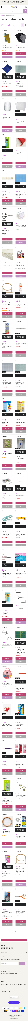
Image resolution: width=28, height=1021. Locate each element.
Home (2, 15)
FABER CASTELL (5, 535)
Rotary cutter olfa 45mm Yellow (20, 725)
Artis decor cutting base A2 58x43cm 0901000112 (20, 383)
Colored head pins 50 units (7, 496)
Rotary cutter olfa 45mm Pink (6, 874)
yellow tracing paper (7, 47)
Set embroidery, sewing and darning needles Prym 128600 (7, 913)
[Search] (25, 11)
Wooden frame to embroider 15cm (6, 832)
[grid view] (22, 25)
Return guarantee (18, 1015)
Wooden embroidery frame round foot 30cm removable (7, 304)
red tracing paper (20, 152)
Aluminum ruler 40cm (21, 343)
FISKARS (17, 915)
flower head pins (6, 683)
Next (16, 931)
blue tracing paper (6, 83)
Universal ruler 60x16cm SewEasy (20, 303)
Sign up (22, 963)
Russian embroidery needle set (20, 459)
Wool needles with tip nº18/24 (7, 454)
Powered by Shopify (14, 1018)
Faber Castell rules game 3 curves (6, 533)
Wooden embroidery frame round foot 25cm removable (20, 870)
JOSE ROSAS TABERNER (20, 86)
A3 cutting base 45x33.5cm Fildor (20, 84)
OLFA (3, 614)
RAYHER (3, 498)
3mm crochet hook (6, 763)
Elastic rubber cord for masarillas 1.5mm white (7, 117)
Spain (13, 997)
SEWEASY (18, 195)
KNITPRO (17, 497)
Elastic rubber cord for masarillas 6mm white (21, 226)
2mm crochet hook (20, 495)
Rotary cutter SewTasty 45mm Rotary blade (20, 265)
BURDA (3, 423)
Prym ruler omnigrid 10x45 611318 (6, 193)
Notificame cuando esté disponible (7, 77)
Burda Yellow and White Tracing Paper (20, 421)
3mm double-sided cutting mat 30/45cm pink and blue (21, 573)
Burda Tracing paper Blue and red (7, 421)
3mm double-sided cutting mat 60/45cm (21, 193)
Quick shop (7, 53)
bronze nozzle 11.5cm (7, 264)
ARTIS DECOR (4, 386)
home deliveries (9, 1015)
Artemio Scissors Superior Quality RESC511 (6, 232)
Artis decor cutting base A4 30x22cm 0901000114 (6, 383)
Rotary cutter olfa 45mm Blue (6, 612)
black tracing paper (20, 47)
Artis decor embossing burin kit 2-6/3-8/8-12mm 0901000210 (6, 574)
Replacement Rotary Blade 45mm (20, 837)
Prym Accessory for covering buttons (20, 763)
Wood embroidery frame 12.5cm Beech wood (7, 726)
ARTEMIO (4, 234)
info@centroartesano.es (6, 978)
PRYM (3, 158)
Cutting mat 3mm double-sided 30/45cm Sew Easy (20, 651)
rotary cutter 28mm (6, 157)
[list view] (25, 25)
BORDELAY (18, 537)
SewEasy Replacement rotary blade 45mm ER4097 (7, 345)
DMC (3, 728)
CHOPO (3, 49)
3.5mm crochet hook (20, 688)
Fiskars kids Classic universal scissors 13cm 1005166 (20, 912)
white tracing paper (20, 121)
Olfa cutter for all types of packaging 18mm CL (20, 534)
